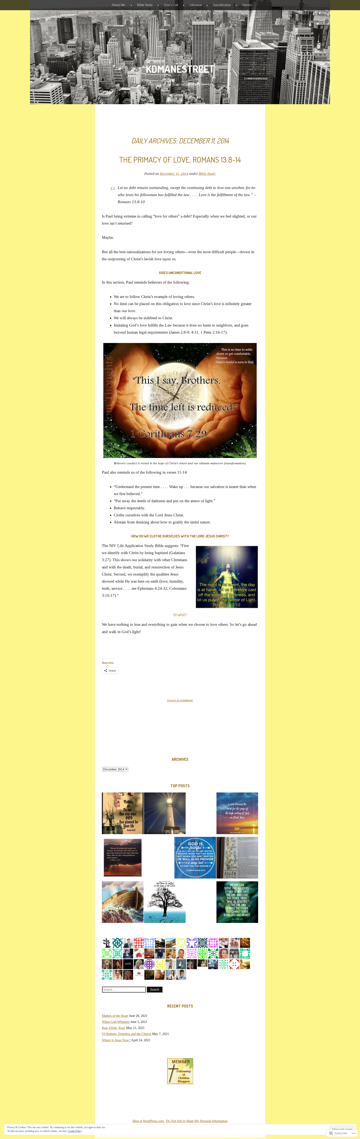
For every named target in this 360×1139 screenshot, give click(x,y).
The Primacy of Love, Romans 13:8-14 (180, 159)
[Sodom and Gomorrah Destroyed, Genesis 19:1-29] (237, 903)
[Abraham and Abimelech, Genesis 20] (195, 858)
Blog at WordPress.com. (148, 1121)
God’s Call (171, 5)
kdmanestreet (180, 69)
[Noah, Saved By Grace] (237, 858)
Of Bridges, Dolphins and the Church (126, 1034)
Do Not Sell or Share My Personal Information (197, 1121)
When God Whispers (116, 1022)
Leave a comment (180, 700)
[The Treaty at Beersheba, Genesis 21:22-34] (165, 903)
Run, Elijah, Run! (113, 1028)
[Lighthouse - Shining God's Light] (165, 814)
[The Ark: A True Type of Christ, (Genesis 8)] (123, 903)
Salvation (195, 5)
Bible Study (145, 5)
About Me (118, 5)
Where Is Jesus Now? (116, 1040)
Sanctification (222, 5)
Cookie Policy (75, 1131)
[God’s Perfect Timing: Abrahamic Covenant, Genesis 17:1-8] (123, 814)
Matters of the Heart (115, 1016)
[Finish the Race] (237, 814)
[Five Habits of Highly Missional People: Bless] (123, 858)
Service (247, 5)
